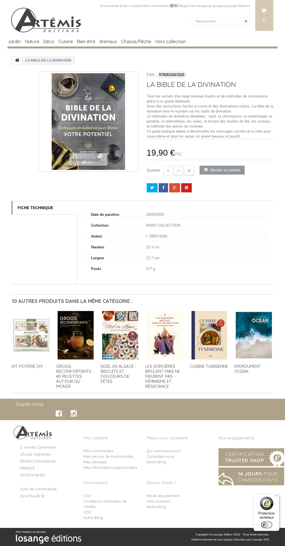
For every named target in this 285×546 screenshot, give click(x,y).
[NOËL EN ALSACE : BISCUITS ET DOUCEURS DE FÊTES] (120, 335)
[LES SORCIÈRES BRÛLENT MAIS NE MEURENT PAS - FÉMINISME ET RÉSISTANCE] (164, 335)
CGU (87, 512)
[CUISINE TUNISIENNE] (209, 335)
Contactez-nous (160, 456)
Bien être (86, 41)
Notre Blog (156, 462)
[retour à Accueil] (17, 60)
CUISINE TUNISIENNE (209, 366)
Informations (95, 482)
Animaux (108, 41)
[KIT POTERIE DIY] (31, 335)
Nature (32, 41)
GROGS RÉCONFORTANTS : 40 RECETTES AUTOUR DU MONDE (74, 376)
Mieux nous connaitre (167, 437)
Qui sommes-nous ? (164, 451)
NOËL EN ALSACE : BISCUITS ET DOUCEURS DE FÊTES (118, 374)
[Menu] (276, 497)
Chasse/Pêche (136, 41)
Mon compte (131, 6)
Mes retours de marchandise (108, 456)
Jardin (14, 41)
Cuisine (65, 41)
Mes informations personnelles (110, 467)
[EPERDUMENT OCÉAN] (253, 335)
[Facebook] (60, 413)
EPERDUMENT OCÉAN (247, 369)
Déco (48, 41)
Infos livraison (159, 501)
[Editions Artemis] (46, 18)
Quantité (153, 170)
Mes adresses (95, 462)
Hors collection (170, 41)
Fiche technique (35, 207)
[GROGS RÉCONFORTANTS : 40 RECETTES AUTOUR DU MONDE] (75, 335)
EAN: (151, 75)
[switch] (266, 524)
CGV (87, 495)
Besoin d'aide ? (161, 482)
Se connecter (109, 6)
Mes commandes (155, 6)
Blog (183, 6)
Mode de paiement (163, 495)
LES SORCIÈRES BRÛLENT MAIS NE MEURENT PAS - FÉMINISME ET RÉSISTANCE (162, 376)
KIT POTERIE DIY (27, 366)
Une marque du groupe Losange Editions (219, 6)
